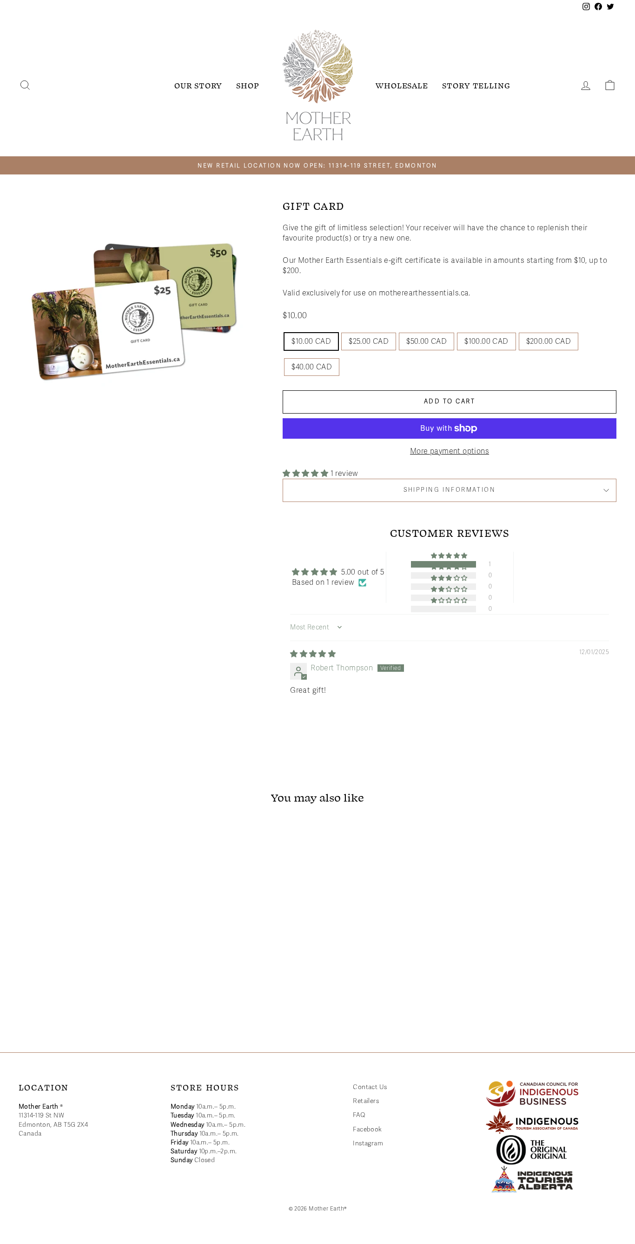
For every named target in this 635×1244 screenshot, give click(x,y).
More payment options (449, 451)
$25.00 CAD (369, 341)
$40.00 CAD (311, 367)
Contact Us (370, 1087)
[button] (306, 473)
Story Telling (476, 85)
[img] (313, 654)
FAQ (359, 1115)
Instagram (368, 1143)
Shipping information (449, 490)
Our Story (198, 85)
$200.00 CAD (548, 341)
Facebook (367, 1129)
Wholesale (402, 85)
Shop (247, 85)
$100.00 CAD (486, 341)
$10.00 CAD (311, 341)
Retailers (366, 1101)
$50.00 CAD (426, 341)
